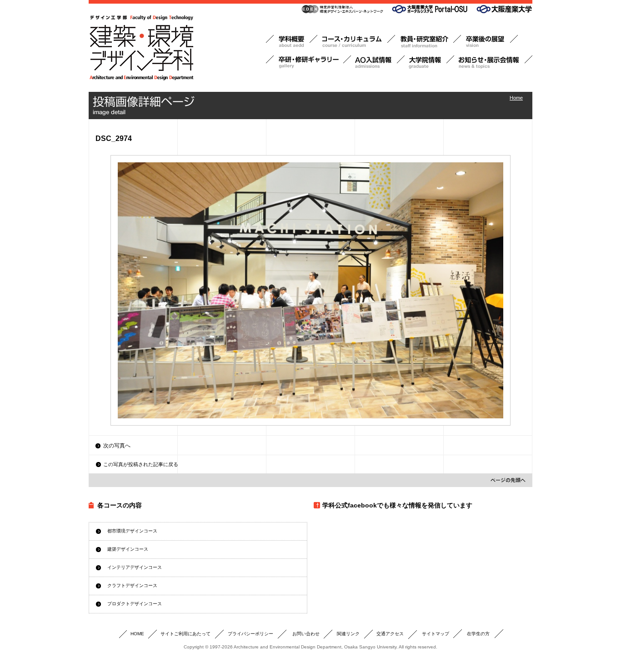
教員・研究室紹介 (428, 41)
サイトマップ (435, 633)
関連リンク (348, 633)
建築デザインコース (127, 549)
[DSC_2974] (310, 290)
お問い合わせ (306, 633)
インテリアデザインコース (134, 567)
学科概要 (291, 41)
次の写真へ (116, 445)
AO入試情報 (378, 62)
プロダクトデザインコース (134, 603)
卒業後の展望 (489, 41)
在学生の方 (478, 633)
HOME (137, 633)
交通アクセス (390, 633)
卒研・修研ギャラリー (308, 62)
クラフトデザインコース (132, 585)
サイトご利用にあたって (185, 633)
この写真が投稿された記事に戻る (140, 464)
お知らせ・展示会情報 (493, 62)
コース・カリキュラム (356, 41)
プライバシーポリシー (250, 633)
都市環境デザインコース (132, 530)
